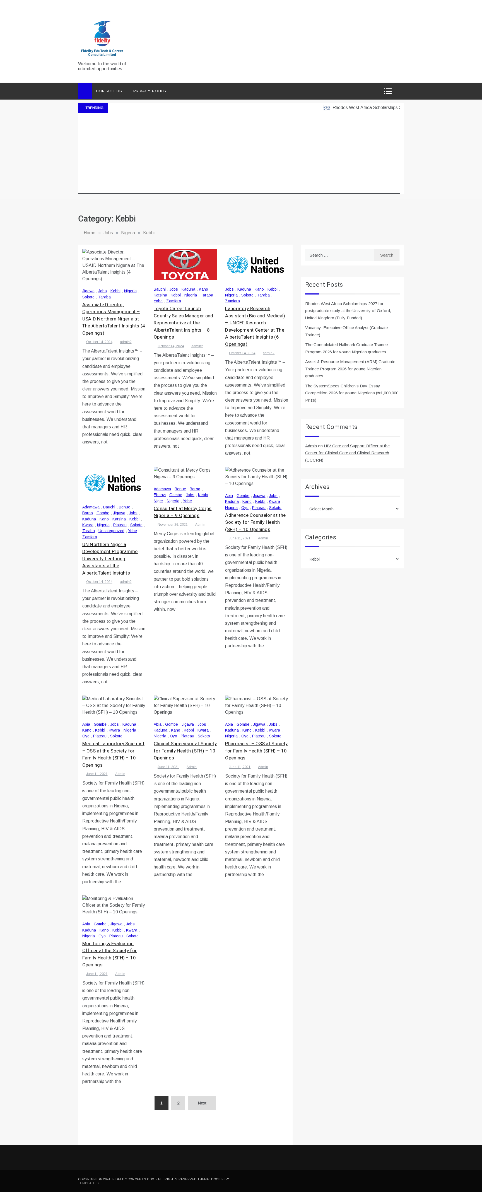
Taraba (104, 297)
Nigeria (130, 291)
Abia (229, 495)
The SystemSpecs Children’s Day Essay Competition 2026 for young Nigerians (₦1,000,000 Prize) (351, 392)
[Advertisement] (239, 155)
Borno (87, 513)
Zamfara (173, 301)
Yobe (158, 301)
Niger (158, 501)
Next (202, 1103)
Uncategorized (111, 531)
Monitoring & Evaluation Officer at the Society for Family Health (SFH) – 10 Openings (109, 954)
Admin (200, 525)
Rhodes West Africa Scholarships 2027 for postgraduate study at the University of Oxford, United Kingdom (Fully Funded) (348, 310)
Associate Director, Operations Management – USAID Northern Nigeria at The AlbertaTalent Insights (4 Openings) (113, 319)
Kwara (87, 525)
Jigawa (88, 291)
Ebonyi (160, 495)
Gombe (103, 513)
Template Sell (91, 1183)
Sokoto (88, 297)
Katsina (160, 295)
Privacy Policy (150, 91)
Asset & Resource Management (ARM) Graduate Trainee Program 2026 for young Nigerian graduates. (350, 368)
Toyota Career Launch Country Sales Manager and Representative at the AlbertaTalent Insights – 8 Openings (183, 323)
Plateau (120, 525)
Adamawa (91, 507)
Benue (124, 507)
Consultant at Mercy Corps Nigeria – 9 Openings (183, 512)
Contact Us (109, 91)
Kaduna (188, 289)
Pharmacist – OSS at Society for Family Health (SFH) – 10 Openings (256, 750)
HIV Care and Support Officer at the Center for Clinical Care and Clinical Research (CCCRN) (347, 452)
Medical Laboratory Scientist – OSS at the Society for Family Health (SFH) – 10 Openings (113, 754)
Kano (203, 289)
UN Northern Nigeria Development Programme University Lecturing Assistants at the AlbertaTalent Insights (110, 558)
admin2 (126, 342)
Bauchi (160, 289)
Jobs (102, 291)
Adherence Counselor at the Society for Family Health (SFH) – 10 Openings (255, 522)
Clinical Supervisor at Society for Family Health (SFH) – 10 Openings (185, 750)
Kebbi (115, 291)
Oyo (245, 507)
